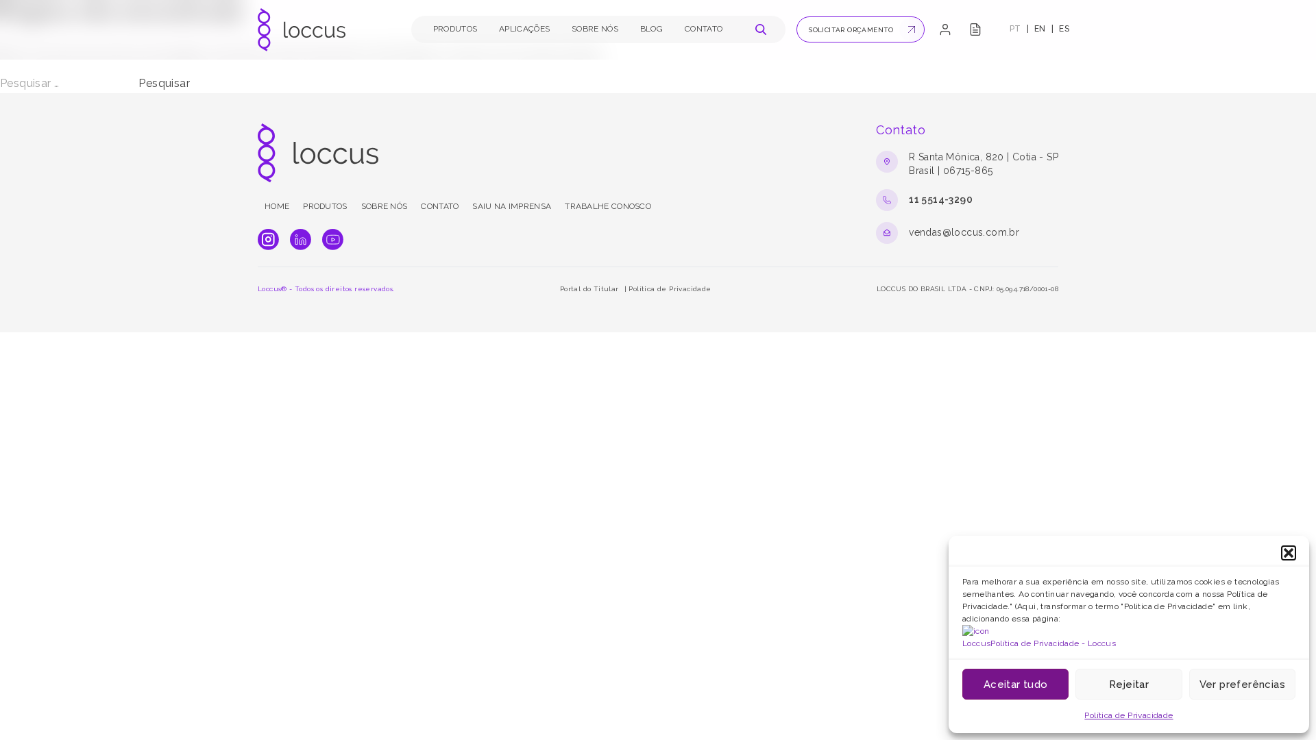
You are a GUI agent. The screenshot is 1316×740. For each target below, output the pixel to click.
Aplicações (524, 29)
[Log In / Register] (945, 29)
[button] (1288, 553)
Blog (651, 29)
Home (277, 206)
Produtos (455, 29)
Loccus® (272, 289)
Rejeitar (1129, 684)
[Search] (761, 29)
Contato (703, 29)
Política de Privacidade (1128, 715)
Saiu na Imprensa (511, 206)
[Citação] (975, 29)
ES (1064, 29)
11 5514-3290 (941, 199)
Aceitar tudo (1016, 684)
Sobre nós (595, 29)
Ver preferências (1242, 684)
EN (1040, 29)
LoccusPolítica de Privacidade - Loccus (1039, 643)
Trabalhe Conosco (608, 206)
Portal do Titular (589, 289)
